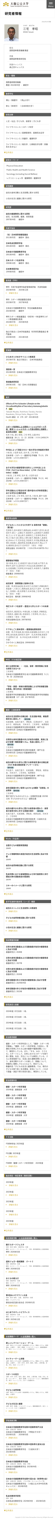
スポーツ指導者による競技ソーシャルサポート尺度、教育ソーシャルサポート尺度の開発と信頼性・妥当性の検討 (27, 429)
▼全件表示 (8, 152)
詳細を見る (13, 293)
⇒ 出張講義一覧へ (28, 1336)
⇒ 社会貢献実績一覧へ (28, 1238)
